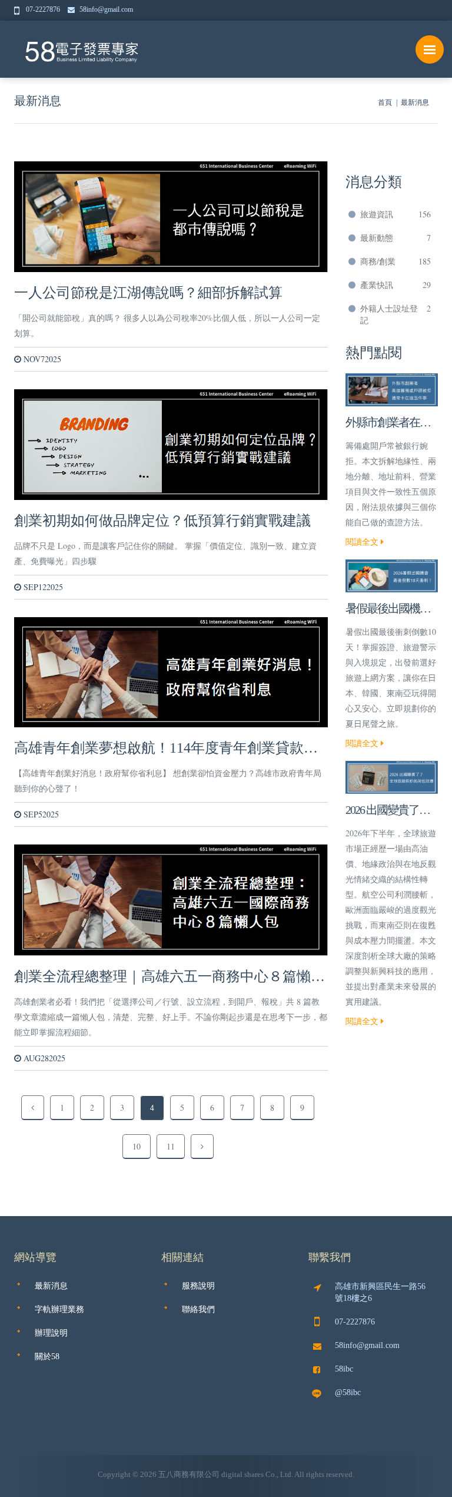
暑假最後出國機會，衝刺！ (382, 609)
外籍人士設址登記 (395, 314)
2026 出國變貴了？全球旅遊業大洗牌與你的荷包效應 (387, 811)
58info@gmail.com (106, 9)
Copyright (114, 1474)
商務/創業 (395, 261)
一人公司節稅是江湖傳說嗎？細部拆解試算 (148, 292)
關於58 (47, 1356)
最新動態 (395, 237)
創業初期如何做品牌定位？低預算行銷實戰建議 (162, 520)
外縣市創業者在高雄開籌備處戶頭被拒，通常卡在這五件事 (387, 423)
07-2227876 (44, 9)
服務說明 (198, 1285)
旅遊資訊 (395, 214)
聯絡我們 (198, 1309)
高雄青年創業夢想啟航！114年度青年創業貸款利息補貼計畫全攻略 (166, 748)
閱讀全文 (363, 541)
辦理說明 (51, 1333)
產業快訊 (395, 284)
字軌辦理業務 (59, 1309)
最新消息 (37, 100)
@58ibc (348, 1392)
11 (171, 1146)
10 (136, 1146)
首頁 (385, 102)
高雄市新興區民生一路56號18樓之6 (380, 1292)
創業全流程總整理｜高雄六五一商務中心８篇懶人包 (169, 977)
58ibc (344, 1368)
